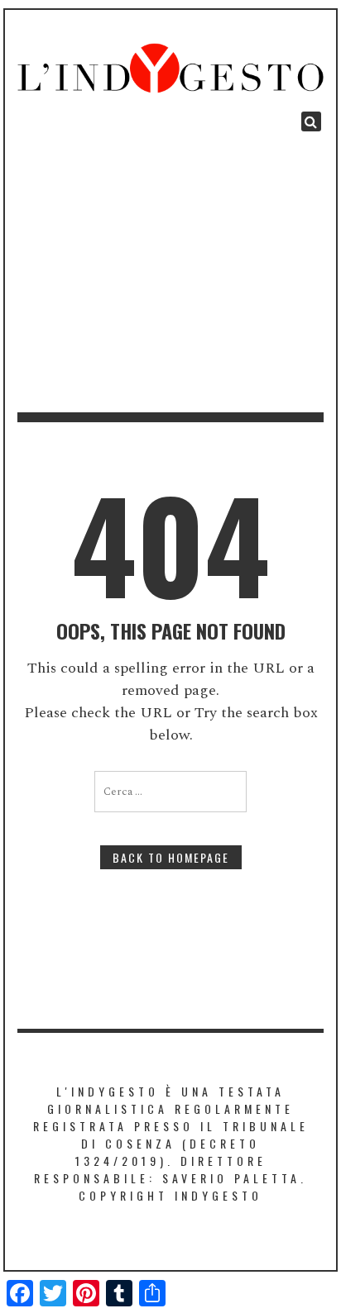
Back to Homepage (171, 857)
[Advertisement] (170, 272)
